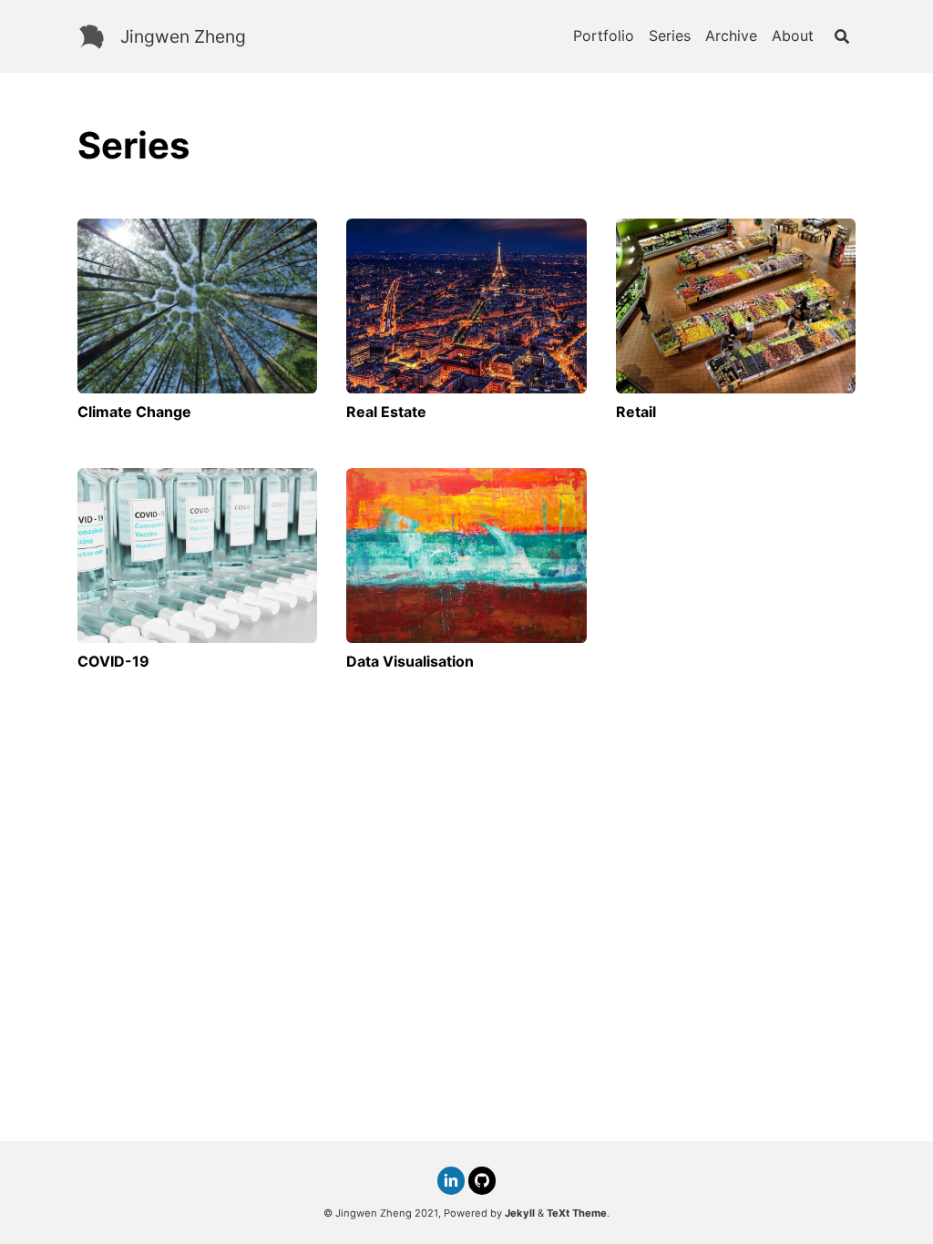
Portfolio (603, 35)
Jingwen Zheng (183, 36)
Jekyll (520, 1213)
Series (670, 35)
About (793, 35)
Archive (731, 35)
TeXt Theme (577, 1213)
